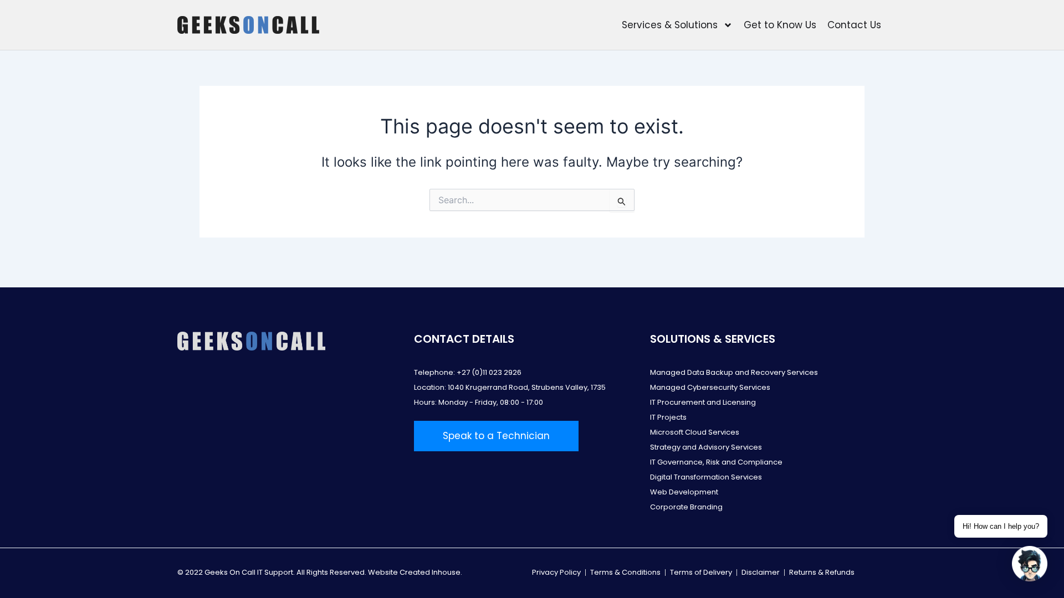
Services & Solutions (670, 25)
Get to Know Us (780, 25)
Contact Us (854, 25)
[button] (1029, 563)
